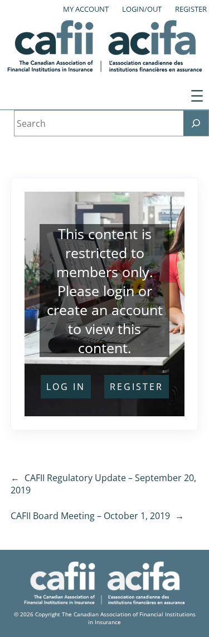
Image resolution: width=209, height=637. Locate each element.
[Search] (195, 123)
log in (65, 387)
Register (191, 9)
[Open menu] (197, 96)
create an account (105, 309)
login (118, 290)
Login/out (142, 9)
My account (86, 9)
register (136, 387)
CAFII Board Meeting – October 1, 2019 (90, 516)
